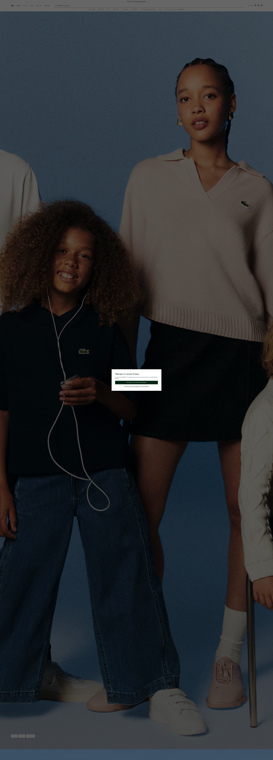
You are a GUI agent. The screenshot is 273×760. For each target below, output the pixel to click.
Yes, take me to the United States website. (136, 382)
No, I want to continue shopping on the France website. (136, 386)
